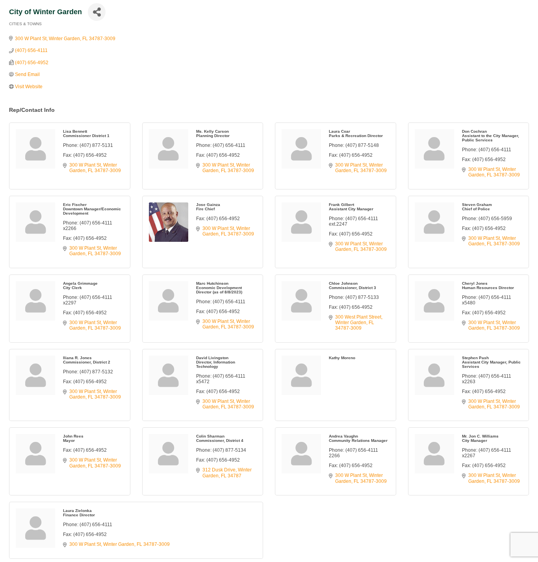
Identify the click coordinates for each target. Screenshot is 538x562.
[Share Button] (97, 12)
